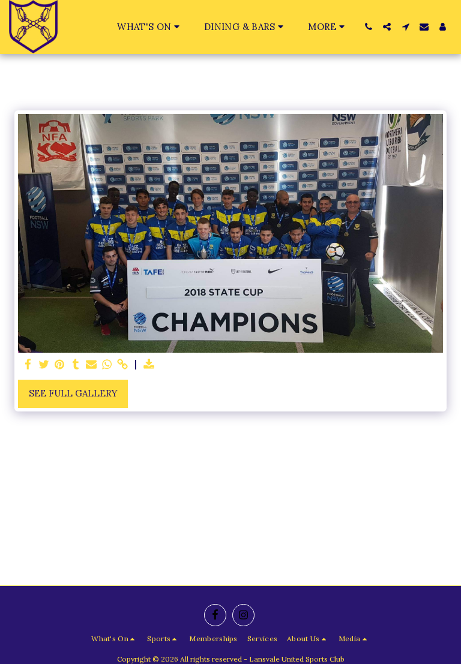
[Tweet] (44, 365)
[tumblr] (75, 365)
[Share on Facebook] (28, 365)
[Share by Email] (91, 365)
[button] (150, 27)
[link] (122, 365)
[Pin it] (59, 365)
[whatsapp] (107, 365)
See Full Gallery (73, 393)
